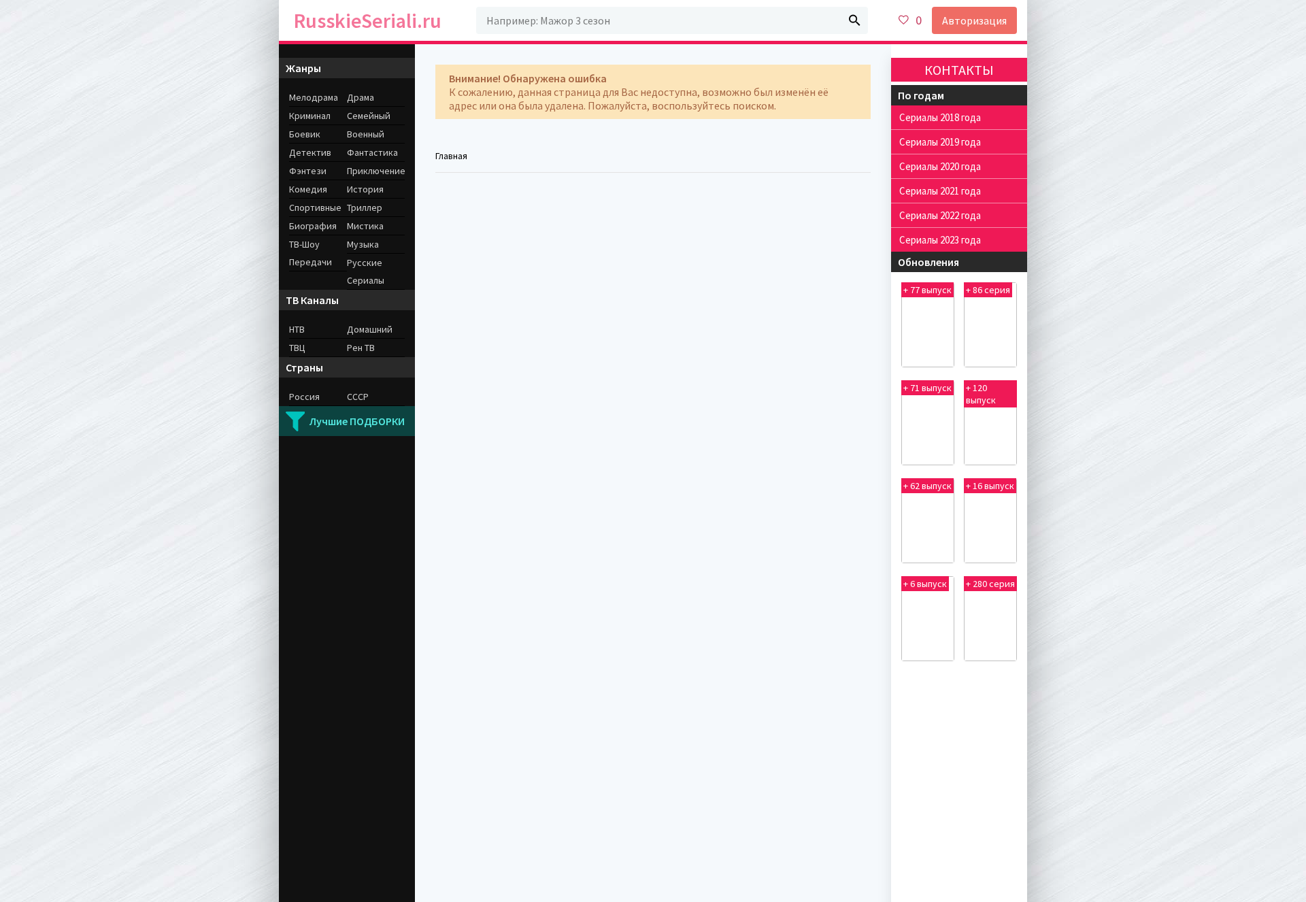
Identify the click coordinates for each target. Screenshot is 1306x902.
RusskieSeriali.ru (367, 20)
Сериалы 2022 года (940, 215)
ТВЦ (297, 347)
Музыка (363, 244)
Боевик (304, 134)
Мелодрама (313, 97)
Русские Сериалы (365, 271)
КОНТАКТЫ (959, 69)
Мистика (365, 226)
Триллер (364, 207)
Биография (313, 226)
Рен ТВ (361, 347)
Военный (365, 134)
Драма (360, 97)
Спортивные (315, 207)
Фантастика (372, 152)
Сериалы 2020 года (940, 166)
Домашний (369, 329)
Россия (304, 396)
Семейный (368, 116)
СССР (358, 396)
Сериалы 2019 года (940, 141)
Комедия (308, 189)
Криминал (310, 116)
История (365, 189)
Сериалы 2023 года (940, 239)
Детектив (310, 152)
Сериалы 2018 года (940, 117)
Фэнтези (307, 171)
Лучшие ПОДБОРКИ (357, 421)
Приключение (376, 171)
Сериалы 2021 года (940, 190)
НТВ (297, 329)
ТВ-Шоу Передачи (310, 253)
